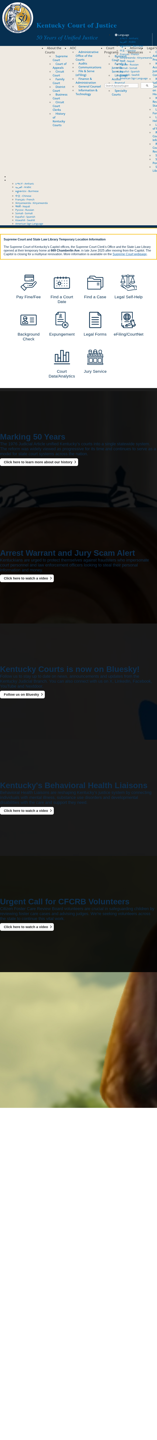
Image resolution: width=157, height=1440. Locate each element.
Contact (12, 176)
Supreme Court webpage (130, 254)
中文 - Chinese (23, 196)
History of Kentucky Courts (59, 119)
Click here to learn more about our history (38, 462)
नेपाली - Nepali (127, 61)
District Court (59, 88)
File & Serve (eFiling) (85, 73)
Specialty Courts (119, 92)
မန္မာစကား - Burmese (26, 191)
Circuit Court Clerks (58, 106)
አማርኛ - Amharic (129, 38)
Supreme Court (60, 58)
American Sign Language (134, 78)
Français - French (24, 199)
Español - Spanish (130, 71)
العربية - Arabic (128, 41)
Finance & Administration (86, 80)
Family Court (59, 81)
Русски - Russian (129, 64)
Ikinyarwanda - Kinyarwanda (136, 57)
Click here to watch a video (26, 578)
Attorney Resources (135, 50)
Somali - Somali (128, 68)
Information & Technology (86, 92)
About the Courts (53, 50)
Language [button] (123, 35)
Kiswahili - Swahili (129, 75)
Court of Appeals (59, 65)
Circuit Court (58, 73)
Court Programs (111, 50)
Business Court (60, 96)
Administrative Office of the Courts (87, 55)
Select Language (17, 180)
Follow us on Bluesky (21, 694)
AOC (73, 48)
